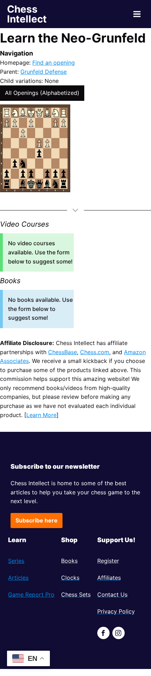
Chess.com (94, 352)
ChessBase (62, 352)
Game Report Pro (31, 594)
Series (16, 560)
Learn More (41, 414)
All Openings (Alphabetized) (42, 92)
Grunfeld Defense (43, 71)
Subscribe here (36, 520)
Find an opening (53, 62)
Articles (18, 577)
